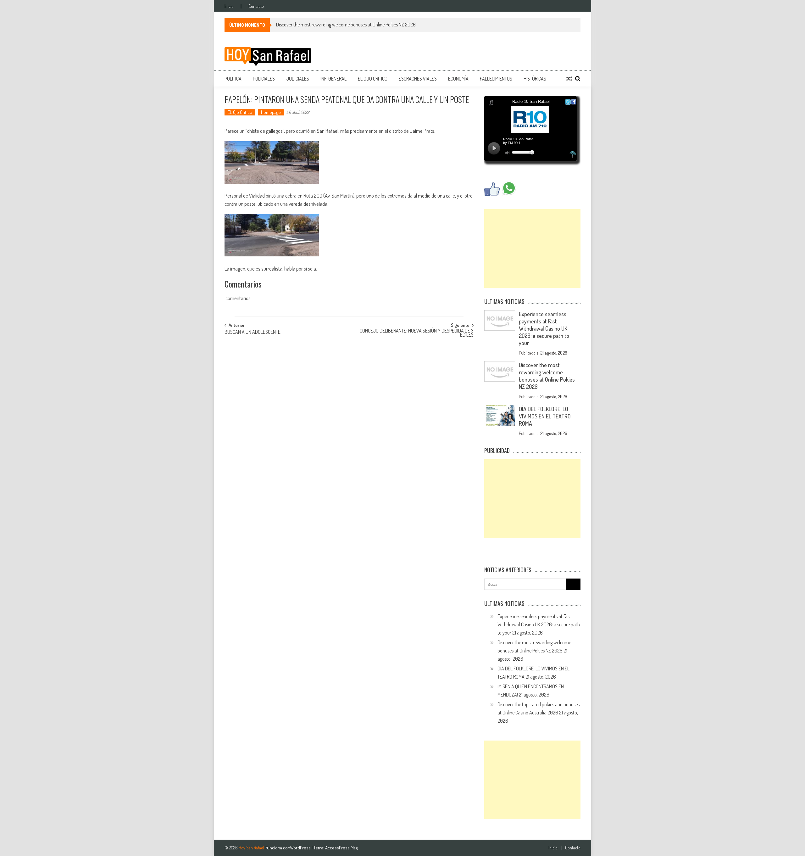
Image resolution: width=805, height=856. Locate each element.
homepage (271, 112)
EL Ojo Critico (372, 79)
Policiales (264, 79)
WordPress (301, 848)
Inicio (229, 6)
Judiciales (297, 79)
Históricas (535, 79)
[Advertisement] (532, 248)
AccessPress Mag (341, 848)
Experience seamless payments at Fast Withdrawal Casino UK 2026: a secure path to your (544, 328)
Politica (233, 79)
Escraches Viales (418, 79)
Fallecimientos (496, 79)
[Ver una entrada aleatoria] (569, 78)
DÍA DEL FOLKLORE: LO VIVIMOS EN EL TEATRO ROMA (545, 416)
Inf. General (333, 79)
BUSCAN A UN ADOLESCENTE (252, 332)
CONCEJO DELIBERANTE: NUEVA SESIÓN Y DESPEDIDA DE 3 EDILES (417, 333)
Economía (458, 79)
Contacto (256, 6)
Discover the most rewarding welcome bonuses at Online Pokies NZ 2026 (346, 24)
